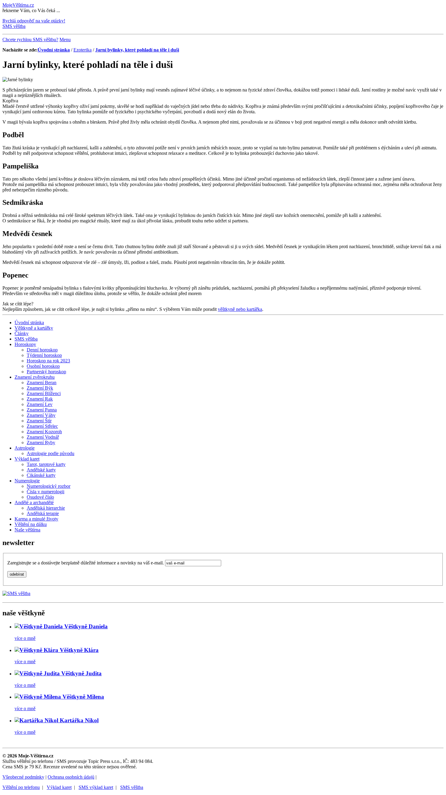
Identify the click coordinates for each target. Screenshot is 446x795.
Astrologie (25, 448)
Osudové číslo (40, 497)
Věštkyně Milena (82, 697)
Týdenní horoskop (44, 355)
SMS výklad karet (96, 787)
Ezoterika (82, 49)
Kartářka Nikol (78, 720)
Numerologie (27, 480)
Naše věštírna (27, 529)
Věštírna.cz (18, 5)
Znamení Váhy (41, 415)
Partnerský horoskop (46, 371)
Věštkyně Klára (78, 650)
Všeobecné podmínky (23, 777)
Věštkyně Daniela (85, 626)
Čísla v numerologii (45, 491)
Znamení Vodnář (43, 437)
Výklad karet (27, 458)
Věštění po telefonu (21, 787)
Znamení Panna (42, 409)
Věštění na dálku (31, 524)
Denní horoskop (42, 349)
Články (22, 333)
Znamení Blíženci (44, 393)
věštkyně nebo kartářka (240, 309)
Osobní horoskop (43, 366)
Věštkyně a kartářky (34, 328)
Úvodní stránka (54, 49)
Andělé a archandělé (34, 502)
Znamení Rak (40, 398)
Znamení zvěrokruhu (35, 377)
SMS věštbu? (30, 39)
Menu (65, 39)
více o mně (25, 638)
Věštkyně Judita (81, 673)
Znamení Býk (40, 388)
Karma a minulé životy (36, 518)
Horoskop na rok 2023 (48, 360)
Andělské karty (41, 469)
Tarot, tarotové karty (46, 464)
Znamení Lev (39, 404)
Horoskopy (25, 344)
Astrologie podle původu (50, 453)
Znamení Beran (41, 382)
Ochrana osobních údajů (71, 777)
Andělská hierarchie (46, 508)
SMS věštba (26, 338)
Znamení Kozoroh (44, 431)
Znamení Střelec (42, 426)
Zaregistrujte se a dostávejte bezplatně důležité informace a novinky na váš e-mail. (86, 562)
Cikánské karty (41, 475)
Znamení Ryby (41, 442)
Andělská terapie (43, 513)
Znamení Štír (39, 420)
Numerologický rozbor (48, 486)
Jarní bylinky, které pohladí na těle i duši (137, 49)
